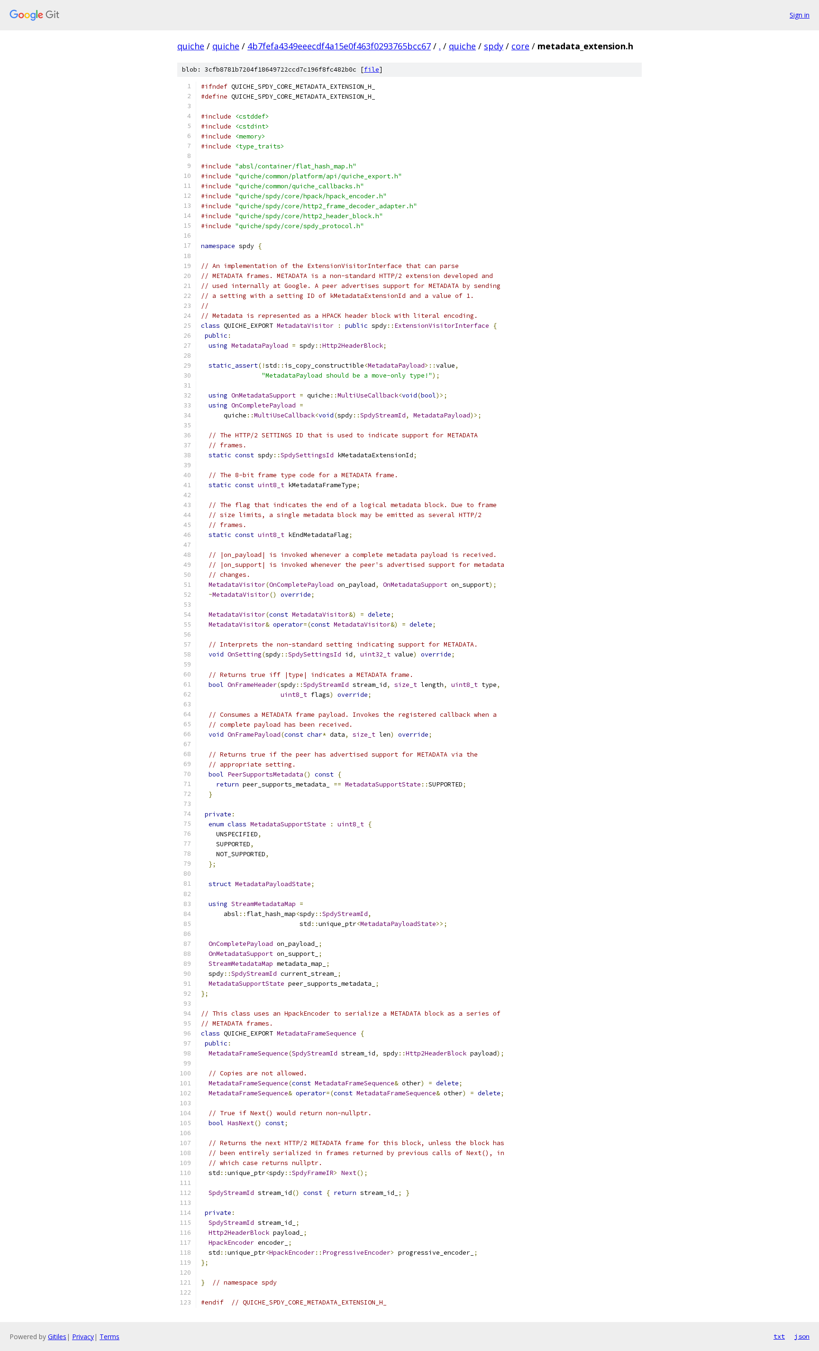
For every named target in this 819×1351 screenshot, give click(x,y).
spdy (493, 46)
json (802, 1336)
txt (779, 1336)
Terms (109, 1336)
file (371, 69)
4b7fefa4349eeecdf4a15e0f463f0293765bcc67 (339, 46)
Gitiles (57, 1336)
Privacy (83, 1336)
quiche (190, 46)
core (520, 46)
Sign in (800, 14)
